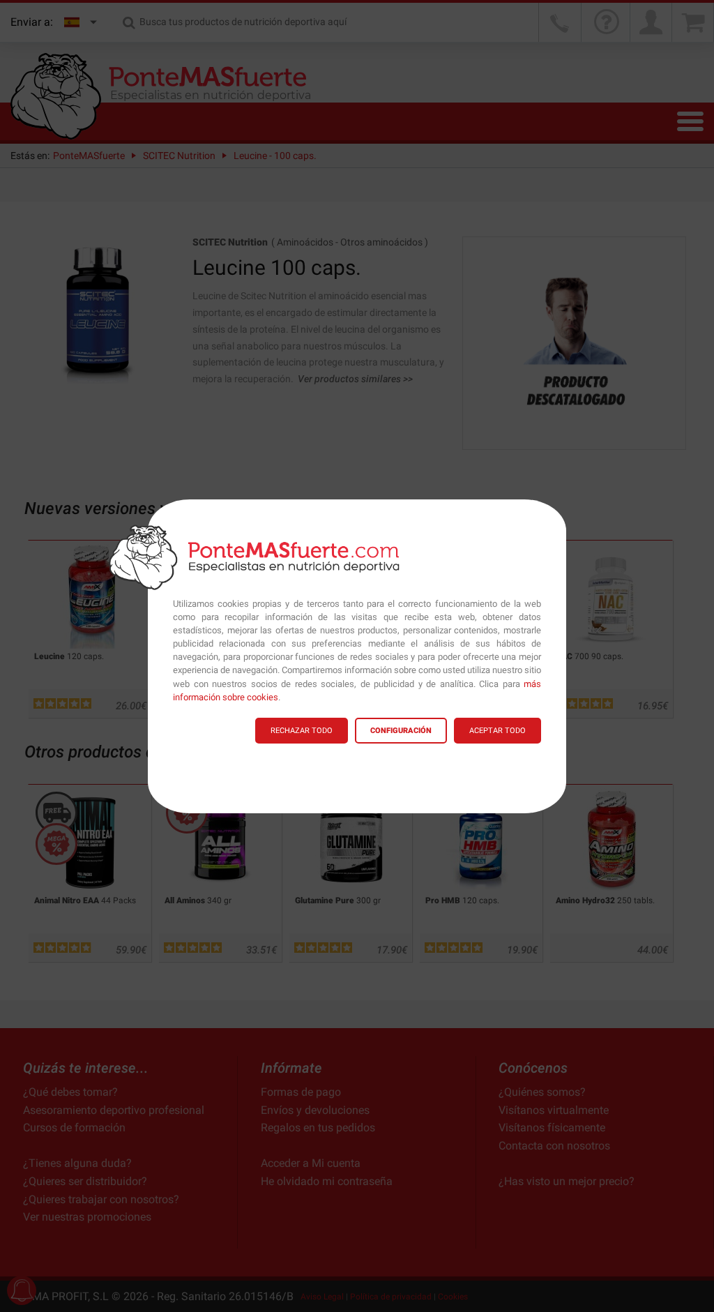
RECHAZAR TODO (302, 730)
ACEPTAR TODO (497, 730)
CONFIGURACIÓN (401, 730)
